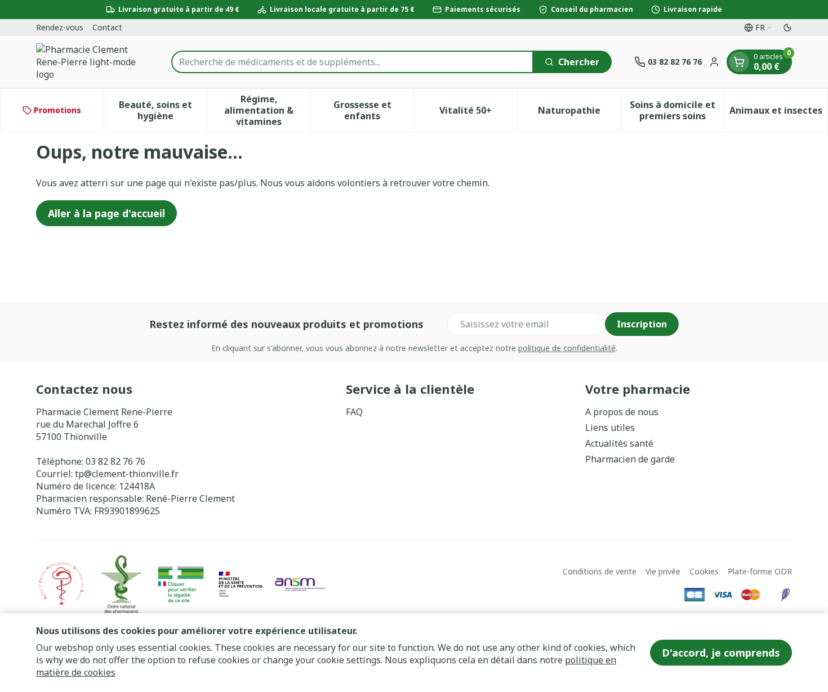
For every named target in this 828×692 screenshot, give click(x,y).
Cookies (704, 571)
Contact (107, 27)
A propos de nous (621, 412)
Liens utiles (610, 427)
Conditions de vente (599, 571)
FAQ (354, 412)
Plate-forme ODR (760, 571)
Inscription (642, 324)
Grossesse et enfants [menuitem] (373, 110)
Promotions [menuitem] (57, 110)
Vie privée (663, 571)
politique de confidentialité (567, 348)
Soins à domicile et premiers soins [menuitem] (677, 110)
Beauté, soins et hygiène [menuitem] (163, 110)
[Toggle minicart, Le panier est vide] (739, 62)
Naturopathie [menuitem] (579, 113)
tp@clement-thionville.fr (127, 474)
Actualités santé (619, 443)
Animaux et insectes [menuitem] (778, 113)
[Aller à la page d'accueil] (92, 62)
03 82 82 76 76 (115, 461)
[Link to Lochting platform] (785, 594)
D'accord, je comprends (721, 652)
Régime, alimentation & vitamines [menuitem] (267, 110)
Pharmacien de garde (630, 459)
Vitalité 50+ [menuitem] (478, 113)
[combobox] (352, 62)
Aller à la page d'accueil (106, 213)
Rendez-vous (59, 27)
